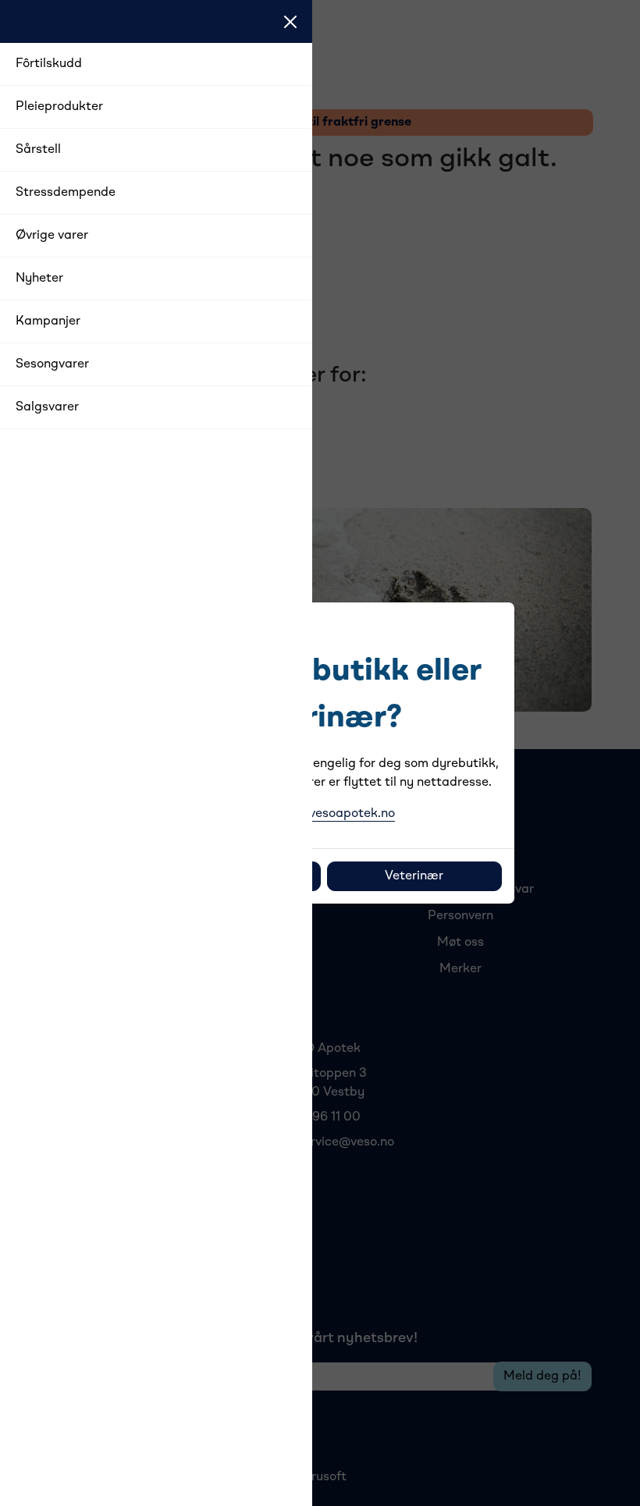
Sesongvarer (52, 364)
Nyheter (39, 278)
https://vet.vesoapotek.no (320, 814)
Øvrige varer (52, 235)
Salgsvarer (47, 407)
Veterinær (414, 876)
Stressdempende (66, 192)
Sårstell (38, 150)
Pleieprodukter (59, 107)
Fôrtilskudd (49, 64)
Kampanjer (48, 321)
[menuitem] (156, 64)
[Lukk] (290, 22)
